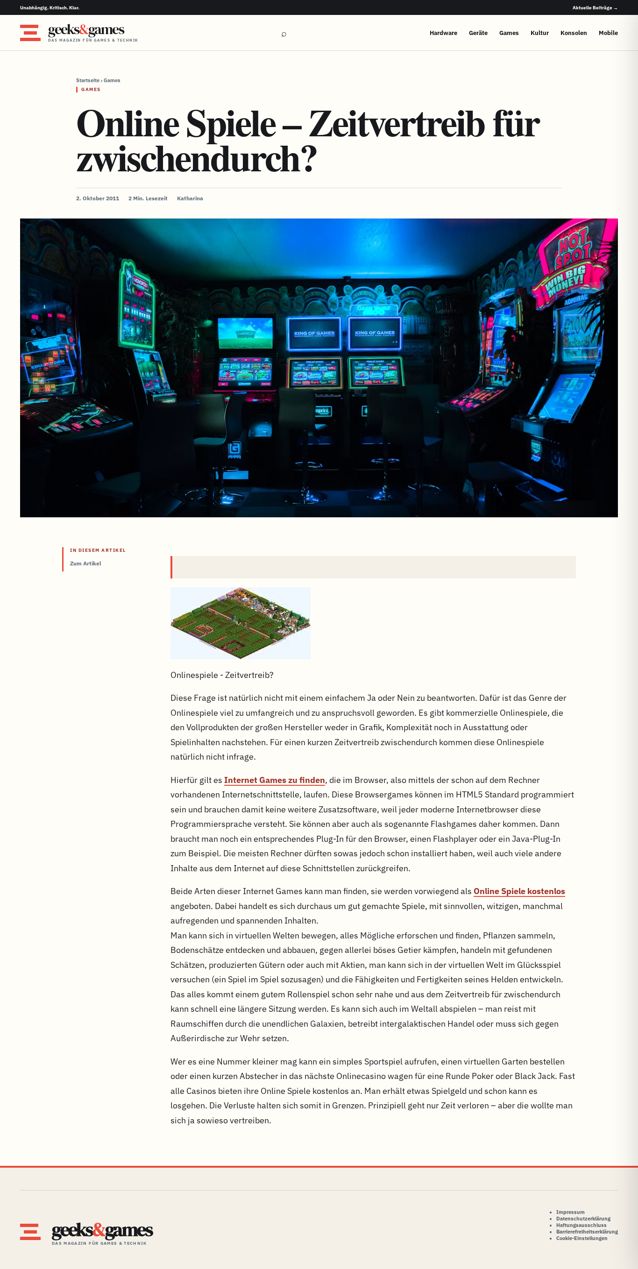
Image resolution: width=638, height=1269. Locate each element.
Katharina (190, 198)
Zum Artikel (85, 563)
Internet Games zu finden (274, 780)
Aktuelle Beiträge (595, 8)
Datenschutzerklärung (583, 1218)
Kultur (540, 33)
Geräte (478, 33)
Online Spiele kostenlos (519, 891)
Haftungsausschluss (581, 1225)
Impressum (570, 1212)
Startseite (87, 80)
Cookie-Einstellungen (582, 1238)
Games (509, 33)
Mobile (608, 33)
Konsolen (573, 33)
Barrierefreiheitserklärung (587, 1231)
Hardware (443, 33)
